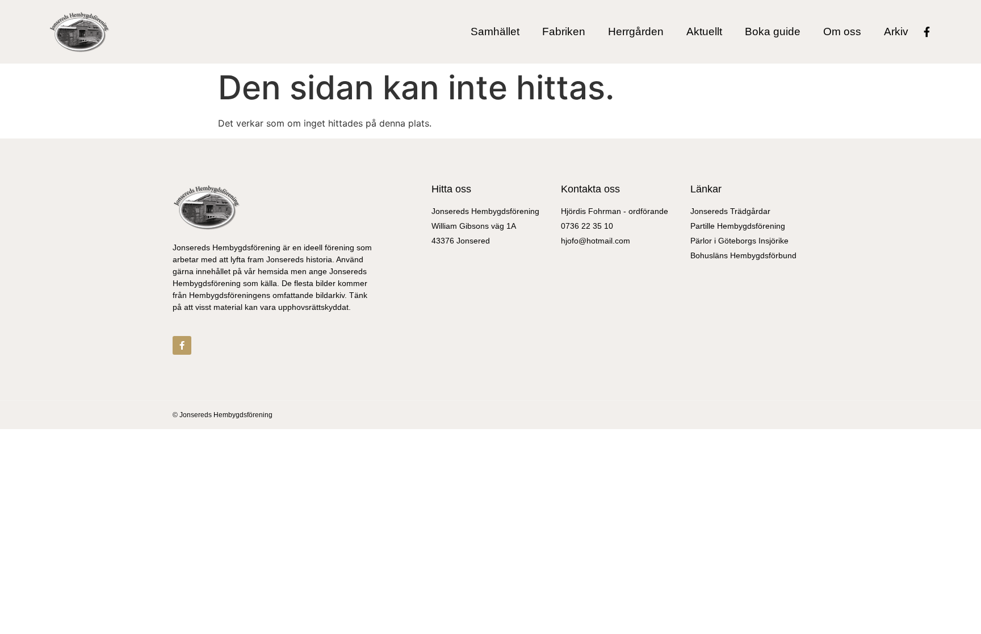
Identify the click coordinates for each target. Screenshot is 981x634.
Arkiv (896, 31)
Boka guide (772, 31)
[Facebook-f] (927, 32)
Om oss (842, 31)
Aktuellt (704, 31)
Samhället (495, 31)
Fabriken (563, 31)
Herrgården (636, 31)
